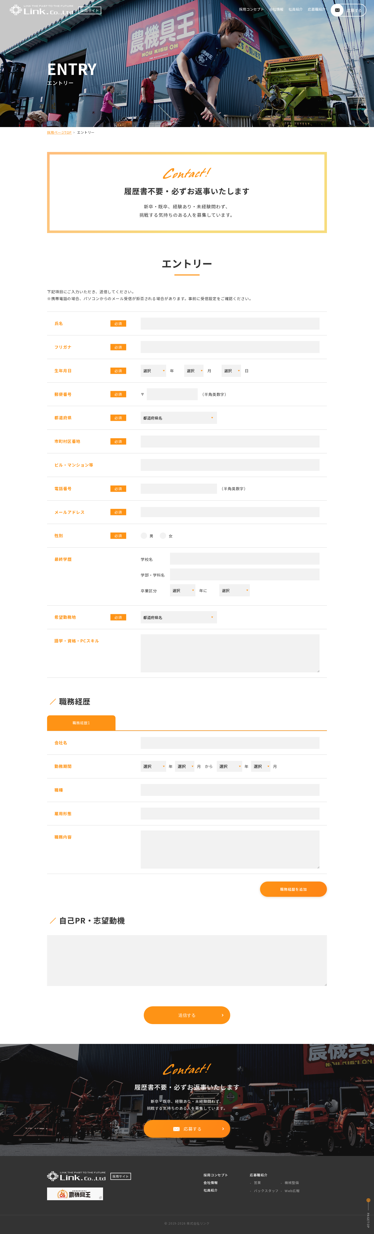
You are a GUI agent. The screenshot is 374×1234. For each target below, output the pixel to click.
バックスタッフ (266, 1190)
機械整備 (292, 1182)
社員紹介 (296, 9)
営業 (257, 1182)
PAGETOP (368, 1220)
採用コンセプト (251, 9)
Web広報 (292, 1190)
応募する (193, 1128)
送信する (187, 1015)
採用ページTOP (59, 132)
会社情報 (276, 9)
